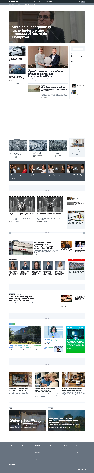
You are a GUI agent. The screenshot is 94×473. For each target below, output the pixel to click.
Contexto (43, 85)
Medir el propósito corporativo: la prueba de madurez (37, 152)
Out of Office (64, 445)
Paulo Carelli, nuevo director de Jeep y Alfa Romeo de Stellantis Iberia (24, 273)
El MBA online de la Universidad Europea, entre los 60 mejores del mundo (76, 149)
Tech (36, 459)
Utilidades (77, 452)
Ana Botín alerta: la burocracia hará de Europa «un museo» (52, 341)
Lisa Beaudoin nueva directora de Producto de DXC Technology (36, 273)
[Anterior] (10, 233)
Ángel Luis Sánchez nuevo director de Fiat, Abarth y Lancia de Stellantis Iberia (47, 273)
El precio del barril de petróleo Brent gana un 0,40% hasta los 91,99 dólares (80, 298)
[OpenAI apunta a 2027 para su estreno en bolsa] (58, 349)
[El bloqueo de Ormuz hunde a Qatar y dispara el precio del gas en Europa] (17, 69)
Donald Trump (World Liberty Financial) (30, 4)
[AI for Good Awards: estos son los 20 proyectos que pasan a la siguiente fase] (75, 334)
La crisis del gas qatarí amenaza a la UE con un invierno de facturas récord (16, 78)
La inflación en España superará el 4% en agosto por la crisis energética (78, 61)
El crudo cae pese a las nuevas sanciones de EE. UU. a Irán (66, 304)
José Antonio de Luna (47, 125)
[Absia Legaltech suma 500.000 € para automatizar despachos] (22, 204)
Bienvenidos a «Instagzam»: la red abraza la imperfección (19, 389)
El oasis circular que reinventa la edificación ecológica (49, 214)
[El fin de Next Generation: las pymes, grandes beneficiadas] (73, 379)
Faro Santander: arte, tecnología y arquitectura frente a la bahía (76, 272)
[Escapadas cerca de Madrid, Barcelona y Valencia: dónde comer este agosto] (66, 420)
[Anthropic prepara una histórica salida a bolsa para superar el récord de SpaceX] (80, 244)
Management (37, 445)
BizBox (23, 447)
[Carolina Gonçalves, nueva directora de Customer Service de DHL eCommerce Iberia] (13, 265)
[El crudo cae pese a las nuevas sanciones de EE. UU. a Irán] (66, 298)
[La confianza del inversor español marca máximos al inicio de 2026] (74, 86)
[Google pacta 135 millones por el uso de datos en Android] (25, 335)
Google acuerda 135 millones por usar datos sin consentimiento (25, 346)
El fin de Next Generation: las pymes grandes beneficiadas (72, 389)
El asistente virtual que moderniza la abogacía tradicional (21, 214)
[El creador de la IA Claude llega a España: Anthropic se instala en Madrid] (66, 244)
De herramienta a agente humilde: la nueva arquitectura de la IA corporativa (17, 153)
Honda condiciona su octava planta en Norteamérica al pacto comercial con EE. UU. (43, 245)
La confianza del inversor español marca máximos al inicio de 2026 (81, 87)
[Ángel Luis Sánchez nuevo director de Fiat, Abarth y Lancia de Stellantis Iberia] (48, 265)
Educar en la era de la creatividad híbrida (57, 152)
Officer (83, 1)
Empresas (13, 24)
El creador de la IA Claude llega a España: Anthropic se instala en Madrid (66, 250)
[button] (9, 1)
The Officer (12, 469)
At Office (77, 447)
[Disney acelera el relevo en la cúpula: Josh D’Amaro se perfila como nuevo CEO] (74, 92)
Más (76, 445)
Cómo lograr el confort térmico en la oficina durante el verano (75, 223)
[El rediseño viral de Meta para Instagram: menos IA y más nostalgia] (20, 379)
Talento (36, 457)
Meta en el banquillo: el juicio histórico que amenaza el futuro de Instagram (31, 32)
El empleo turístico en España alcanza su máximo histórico (77, 56)
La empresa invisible (78, 197)
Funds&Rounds (11, 74)
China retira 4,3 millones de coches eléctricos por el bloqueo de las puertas (16, 59)
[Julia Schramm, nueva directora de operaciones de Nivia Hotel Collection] (60, 265)
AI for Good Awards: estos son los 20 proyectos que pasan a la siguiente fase (75, 341)
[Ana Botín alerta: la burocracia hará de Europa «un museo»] (53, 332)
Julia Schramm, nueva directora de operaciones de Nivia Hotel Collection (59, 273)
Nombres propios (11, 4)
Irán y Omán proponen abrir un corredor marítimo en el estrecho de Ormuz (54, 89)
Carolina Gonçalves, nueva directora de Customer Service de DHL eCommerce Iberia (13, 273)
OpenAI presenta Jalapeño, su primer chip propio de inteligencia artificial (46, 74)
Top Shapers (37, 447)
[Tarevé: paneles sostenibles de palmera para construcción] (50, 204)
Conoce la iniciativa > (81, 327)
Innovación (37, 454)
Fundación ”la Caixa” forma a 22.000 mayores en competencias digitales (45, 390)
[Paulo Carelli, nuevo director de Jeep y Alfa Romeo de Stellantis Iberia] (25, 265)
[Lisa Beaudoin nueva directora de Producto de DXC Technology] (36, 265)
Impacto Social (37, 452)
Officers (23, 445)
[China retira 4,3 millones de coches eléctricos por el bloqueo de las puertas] (17, 51)
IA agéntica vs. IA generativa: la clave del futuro (79, 203)
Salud (36, 461)
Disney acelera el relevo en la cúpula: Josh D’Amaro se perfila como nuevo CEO (81, 93)
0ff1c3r (10, 56)
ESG (36, 450)
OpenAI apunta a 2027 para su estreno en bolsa (48, 349)
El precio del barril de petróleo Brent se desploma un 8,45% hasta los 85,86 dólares (22, 298)
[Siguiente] (84, 233)
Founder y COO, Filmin (47, 128)
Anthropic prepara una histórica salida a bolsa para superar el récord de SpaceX (80, 250)
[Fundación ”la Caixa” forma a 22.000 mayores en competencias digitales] (47, 379)
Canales (77, 450)
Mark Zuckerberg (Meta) (19, 4)
